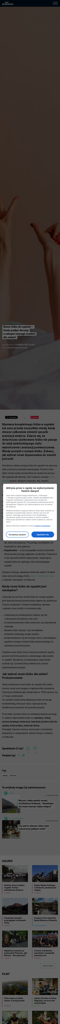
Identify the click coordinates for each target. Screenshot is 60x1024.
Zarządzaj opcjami (17, 534)
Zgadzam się (43, 534)
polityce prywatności (42, 526)
